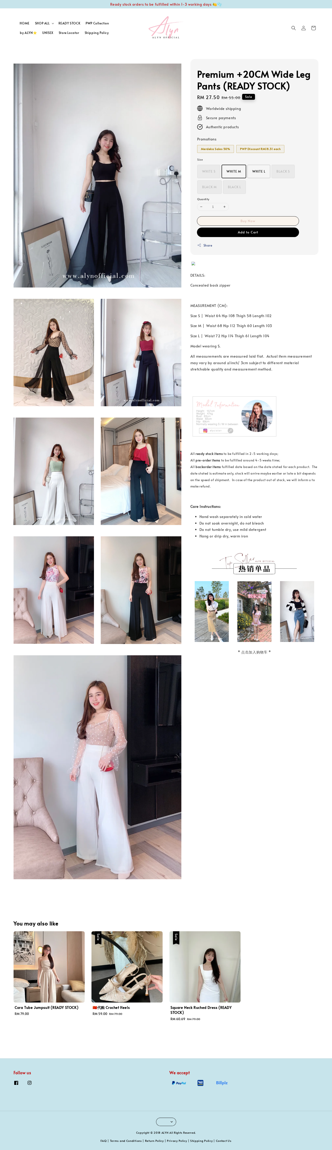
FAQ (104, 1141)
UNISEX (47, 33)
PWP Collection (97, 23)
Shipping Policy (97, 33)
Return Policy (154, 1141)
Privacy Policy (177, 1141)
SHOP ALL (42, 23)
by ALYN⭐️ (28, 33)
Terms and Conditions (126, 1141)
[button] (294, 28)
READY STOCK (69, 23)
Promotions (207, 138)
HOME (24, 23)
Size (200, 159)
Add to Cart (248, 232)
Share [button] (207, 245)
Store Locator (69, 33)
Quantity (203, 199)
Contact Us (223, 1141)
